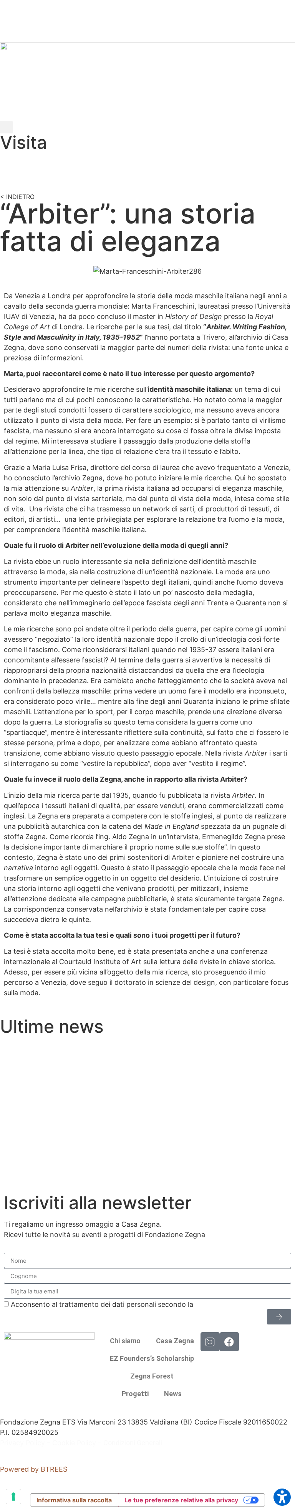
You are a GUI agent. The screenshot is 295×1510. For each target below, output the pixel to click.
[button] (6, 127)
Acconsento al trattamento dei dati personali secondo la (140, 1304)
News (173, 1394)
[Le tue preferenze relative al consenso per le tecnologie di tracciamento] (13, 1496)
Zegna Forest (152, 1376)
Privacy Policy (22, 1443)
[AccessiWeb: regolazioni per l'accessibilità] (282, 1497)
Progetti (135, 1394)
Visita (23, 142)
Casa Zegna (175, 1341)
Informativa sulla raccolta (74, 1500)
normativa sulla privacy (232, 1304)
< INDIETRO (17, 196)
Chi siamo (125, 1341)
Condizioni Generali (132, 1443)
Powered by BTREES (33, 1469)
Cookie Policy (74, 1443)
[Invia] (279, 1316)
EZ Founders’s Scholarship (152, 1358)
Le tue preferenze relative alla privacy (181, 1500)
